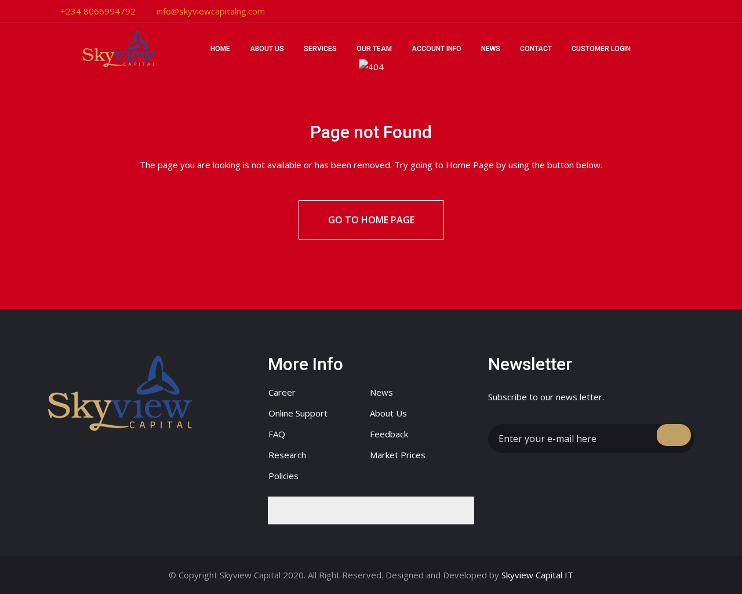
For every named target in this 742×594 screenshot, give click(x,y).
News (490, 49)
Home (220, 49)
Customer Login (601, 49)
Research (287, 455)
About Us (267, 49)
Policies (283, 475)
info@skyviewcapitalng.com (211, 11)
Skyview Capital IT (537, 575)
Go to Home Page (371, 219)
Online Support (298, 413)
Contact (536, 49)
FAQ (276, 434)
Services (320, 49)
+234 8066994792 (98, 11)
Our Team (374, 49)
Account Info (436, 49)
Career (282, 392)
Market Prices (397, 455)
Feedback (389, 434)
